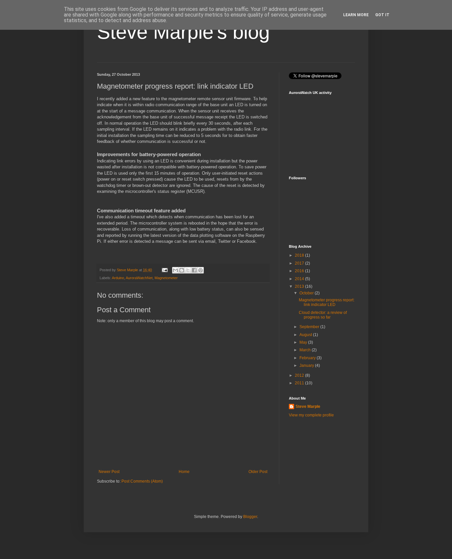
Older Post (258, 471)
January (307, 365)
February (308, 358)
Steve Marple (307, 406)
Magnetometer (166, 278)
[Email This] (175, 270)
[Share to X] (188, 270)
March (305, 350)
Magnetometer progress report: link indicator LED (326, 302)
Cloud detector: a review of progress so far (323, 315)
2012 (300, 375)
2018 (300, 255)
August (306, 334)
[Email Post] (164, 270)
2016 (300, 271)
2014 (300, 279)
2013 (300, 286)
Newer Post (109, 471)
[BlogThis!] (181, 270)
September (309, 326)
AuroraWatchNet (139, 278)
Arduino (118, 278)
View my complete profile (311, 415)
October (307, 293)
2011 (300, 383)
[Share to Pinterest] (200, 270)
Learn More (356, 15)
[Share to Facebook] (194, 270)
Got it (382, 15)
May (303, 342)
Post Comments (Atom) (142, 481)
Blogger (250, 516)
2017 (300, 263)
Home (184, 471)
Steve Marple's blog (183, 32)
